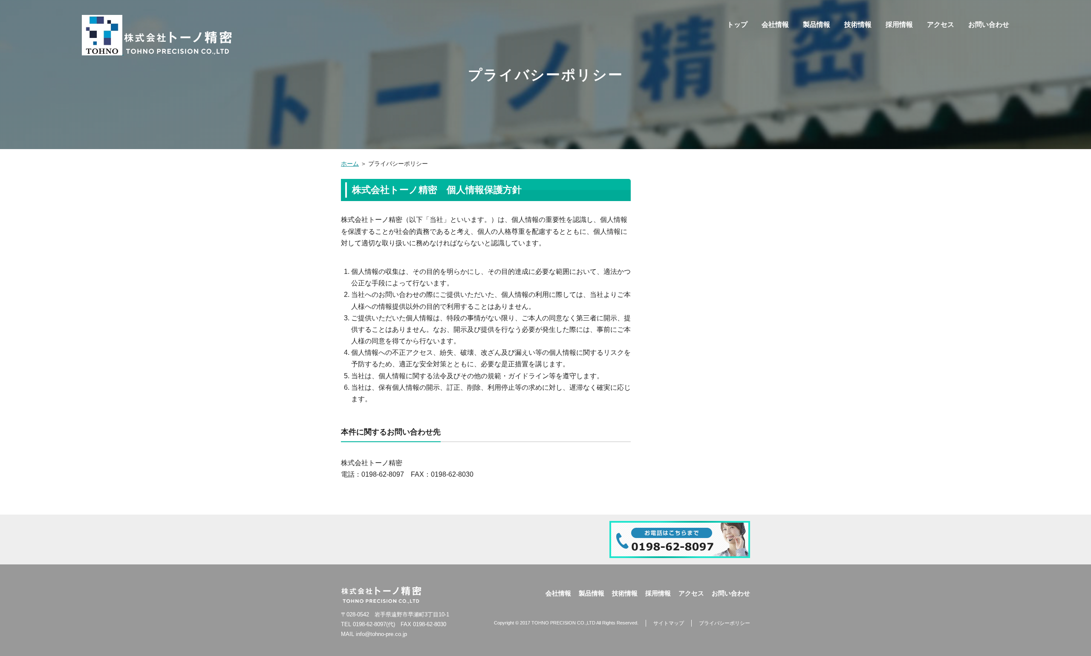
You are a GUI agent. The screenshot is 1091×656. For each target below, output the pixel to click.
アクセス (940, 24)
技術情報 (858, 24)
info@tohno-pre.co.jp (381, 634)
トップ (737, 24)
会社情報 (775, 24)
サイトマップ (668, 623)
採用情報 (899, 24)
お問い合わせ (988, 24)
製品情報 (816, 24)
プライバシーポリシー (724, 623)
